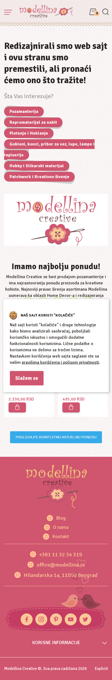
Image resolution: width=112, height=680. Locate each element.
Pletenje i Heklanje (29, 133)
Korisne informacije (56, 642)
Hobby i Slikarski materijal (37, 166)
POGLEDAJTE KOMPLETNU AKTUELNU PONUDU (56, 437)
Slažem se (26, 378)
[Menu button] (8, 12)
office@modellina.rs (61, 564)
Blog (61, 518)
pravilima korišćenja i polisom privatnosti (60, 362)
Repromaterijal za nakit (33, 122)
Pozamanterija (24, 111)
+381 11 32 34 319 (60, 554)
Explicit (101, 668)
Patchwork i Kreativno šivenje (39, 176)
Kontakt (60, 536)
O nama (61, 527)
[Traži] (105, 12)
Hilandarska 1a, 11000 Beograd (61, 575)
